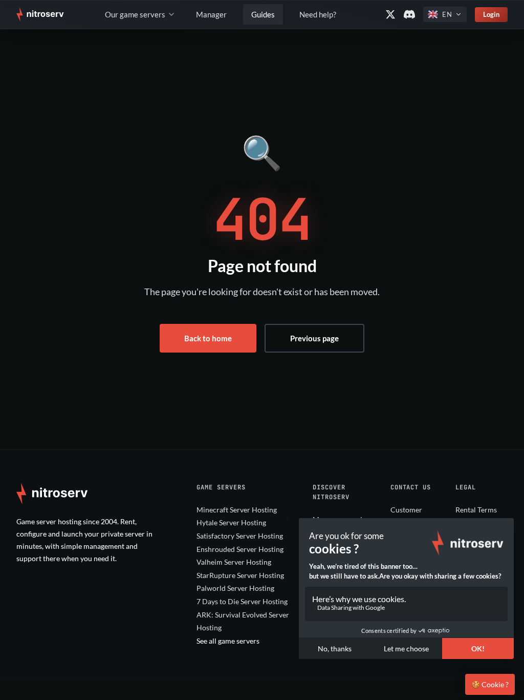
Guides (263, 14)
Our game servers (135, 14)
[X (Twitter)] (390, 14)
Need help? (317, 14)
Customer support (406, 516)
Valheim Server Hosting (233, 562)
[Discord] (409, 14)
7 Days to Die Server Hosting (242, 601)
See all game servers (227, 640)
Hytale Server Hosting (231, 522)
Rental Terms (476, 509)
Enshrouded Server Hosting (239, 549)
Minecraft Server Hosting (236, 509)
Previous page (314, 338)
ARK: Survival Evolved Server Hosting (242, 621)
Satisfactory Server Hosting (239, 535)
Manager (211, 14)
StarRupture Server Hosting (240, 575)
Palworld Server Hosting (235, 588)
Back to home (208, 338)
